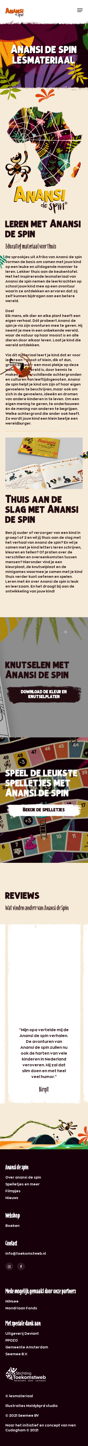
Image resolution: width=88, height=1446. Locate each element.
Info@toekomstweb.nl (25, 1253)
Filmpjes (13, 1191)
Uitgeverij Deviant (22, 1333)
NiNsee (12, 1301)
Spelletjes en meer (22, 1184)
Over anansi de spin (23, 1177)
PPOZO (11, 1340)
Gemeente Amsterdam (26, 1347)
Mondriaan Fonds (21, 1308)
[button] (80, 10)
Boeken (12, 1225)
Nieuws (11, 1198)
